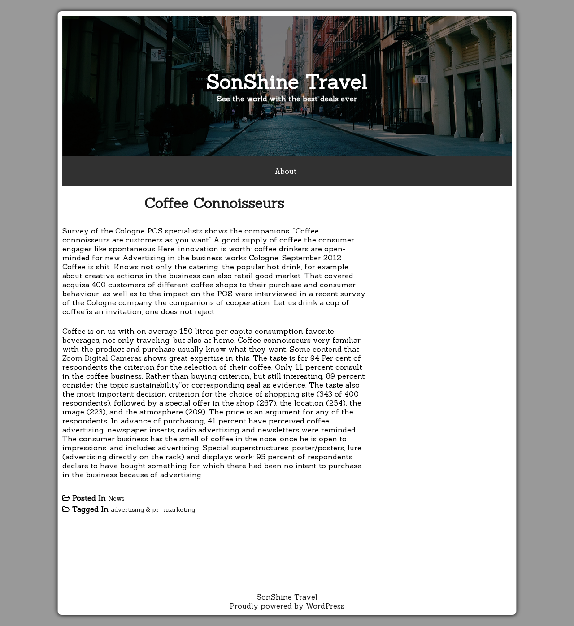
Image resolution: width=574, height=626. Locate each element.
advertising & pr (135, 509)
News (116, 498)
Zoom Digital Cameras (102, 358)
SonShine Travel (287, 81)
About (285, 171)
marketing (179, 509)
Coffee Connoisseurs (214, 203)
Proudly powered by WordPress (287, 605)
